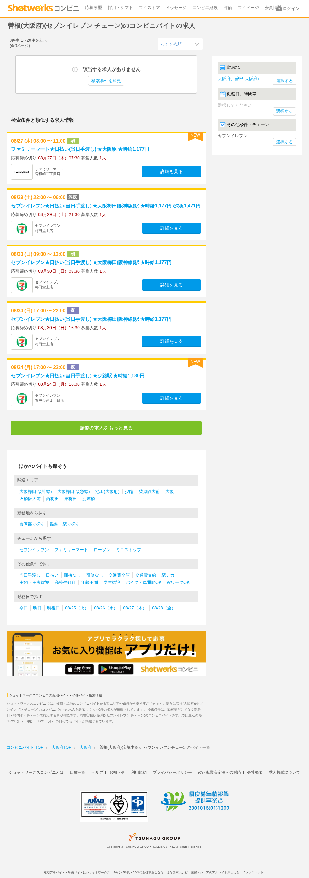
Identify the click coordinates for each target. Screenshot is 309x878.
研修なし (94, 575)
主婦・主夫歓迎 (34, 582)
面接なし (72, 575)
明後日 (53, 608)
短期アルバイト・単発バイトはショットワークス (77, 872)
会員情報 (273, 7)
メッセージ (176, 7)
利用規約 (139, 772)
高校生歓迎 (65, 582)
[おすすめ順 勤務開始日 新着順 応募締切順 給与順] (180, 43)
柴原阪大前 (149, 491)
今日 (23, 608)
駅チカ (168, 575)
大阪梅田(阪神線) (35, 491)
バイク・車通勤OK (143, 582)
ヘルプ (97, 772)
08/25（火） (77, 608)
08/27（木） (135, 608)
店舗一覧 (77, 772)
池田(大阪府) (107, 491)
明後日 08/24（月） (40, 721)
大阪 (169, 491)
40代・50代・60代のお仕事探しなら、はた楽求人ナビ (150, 872)
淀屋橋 (88, 499)
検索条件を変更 (106, 81)
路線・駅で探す (65, 524)
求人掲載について (284, 772)
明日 (37, 608)
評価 (228, 7)
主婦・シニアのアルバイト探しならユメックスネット (227, 872)
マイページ (248, 7)
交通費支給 (145, 575)
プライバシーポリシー (172, 772)
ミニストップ (128, 550)
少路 (129, 491)
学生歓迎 (112, 582)
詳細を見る (171, 171)
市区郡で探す (32, 524)
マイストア (149, 7)
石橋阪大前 (30, 499)
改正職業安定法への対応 (219, 772)
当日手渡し (29, 575)
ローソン (102, 550)
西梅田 (52, 499)
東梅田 (70, 499)
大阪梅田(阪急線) (73, 491)
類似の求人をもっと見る (106, 427)
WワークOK (178, 582)
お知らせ (117, 772)
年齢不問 (89, 582)
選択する (284, 111)
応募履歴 (93, 7)
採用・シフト (120, 7)
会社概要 (255, 772)
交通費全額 (119, 575)
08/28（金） (164, 608)
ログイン (291, 8)
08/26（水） (106, 608)
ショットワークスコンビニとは (36, 772)
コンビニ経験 (205, 7)
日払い (52, 575)
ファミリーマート (71, 550)
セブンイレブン (34, 550)
